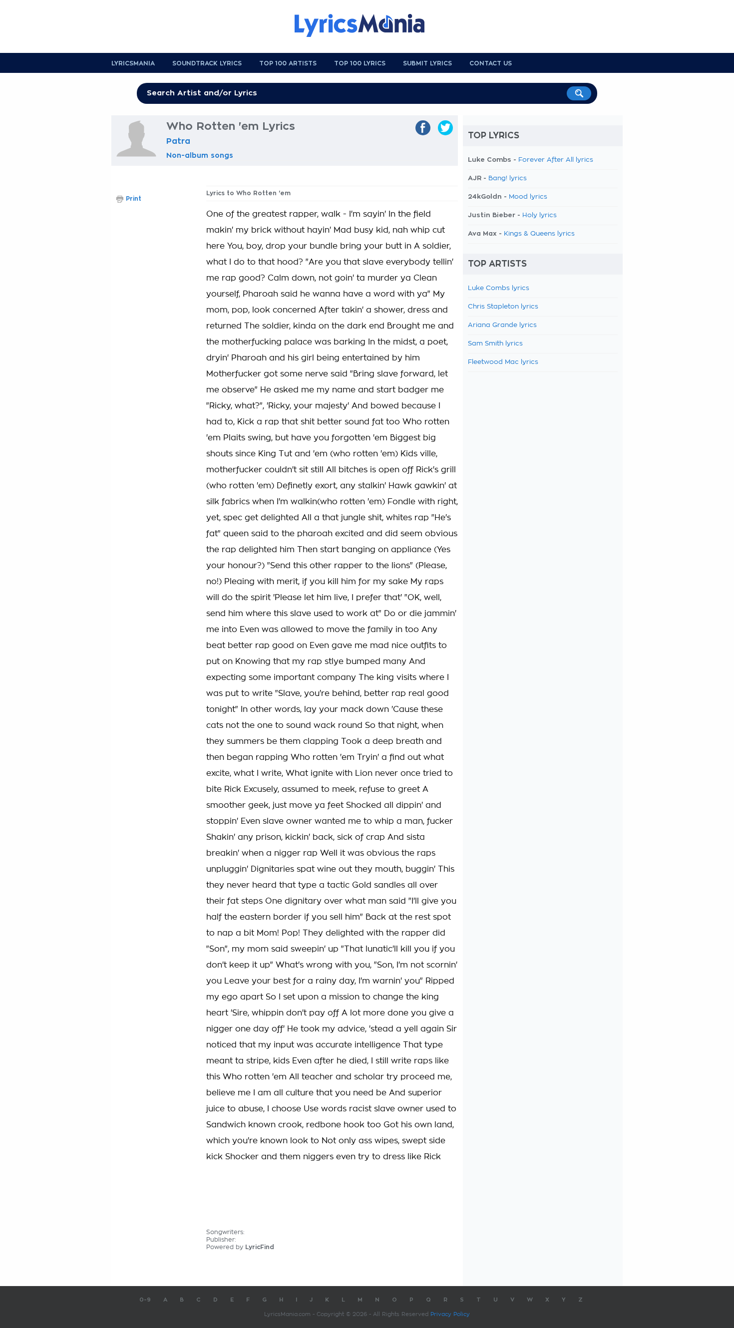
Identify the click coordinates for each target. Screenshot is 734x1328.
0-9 (145, 1300)
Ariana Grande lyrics (502, 325)
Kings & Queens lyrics (539, 234)
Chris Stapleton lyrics (503, 307)
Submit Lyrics (427, 63)
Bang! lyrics (507, 178)
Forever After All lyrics (555, 160)
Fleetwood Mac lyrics (503, 362)
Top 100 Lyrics (359, 63)
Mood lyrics (528, 197)
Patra (178, 141)
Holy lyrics (539, 215)
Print (133, 199)
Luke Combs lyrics (498, 288)
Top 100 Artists (288, 63)
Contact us (490, 63)
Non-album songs (199, 155)
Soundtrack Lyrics (207, 63)
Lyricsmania (133, 63)
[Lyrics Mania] (367, 25)
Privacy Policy (450, 1314)
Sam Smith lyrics (495, 343)
